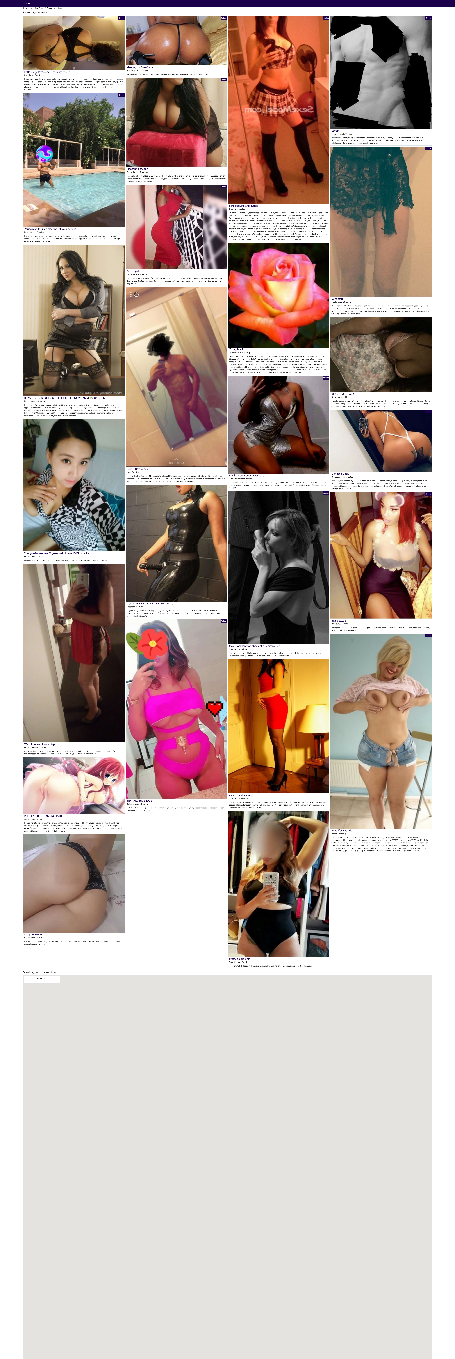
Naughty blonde (33, 934)
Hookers (26, 8)
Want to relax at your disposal (42, 744)
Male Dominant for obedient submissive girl (254, 646)
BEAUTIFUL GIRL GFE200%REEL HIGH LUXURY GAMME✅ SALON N (64, 397)
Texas (49, 8)
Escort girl (133, 271)
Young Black (236, 349)
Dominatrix (337, 298)
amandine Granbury (240, 795)
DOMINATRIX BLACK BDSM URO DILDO (150, 603)
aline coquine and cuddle (243, 205)
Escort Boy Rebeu (137, 469)
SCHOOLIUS (28, 3)
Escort (335, 130)
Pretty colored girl (239, 958)
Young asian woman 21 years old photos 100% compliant (57, 553)
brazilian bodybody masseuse (246, 475)
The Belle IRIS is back (139, 800)
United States (38, 8)
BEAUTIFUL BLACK (342, 393)
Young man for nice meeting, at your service (50, 229)
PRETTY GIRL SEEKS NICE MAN (43, 815)
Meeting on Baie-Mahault (142, 67)
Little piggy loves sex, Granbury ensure (47, 72)
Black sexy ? (338, 620)
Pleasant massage (137, 168)
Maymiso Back (340, 473)
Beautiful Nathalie (341, 830)
